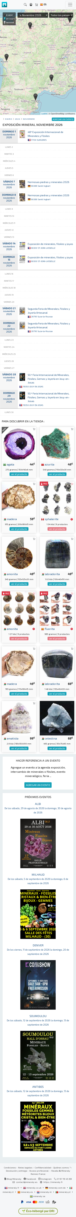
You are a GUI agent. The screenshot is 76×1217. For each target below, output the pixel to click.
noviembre (29, 119)
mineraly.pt (64, 1192)
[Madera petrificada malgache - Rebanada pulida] (19, 663)
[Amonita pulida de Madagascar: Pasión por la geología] (19, 553)
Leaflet (44, 113)
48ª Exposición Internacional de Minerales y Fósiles (45, 135)
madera (11, 519)
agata (10, 464)
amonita (12, 574)
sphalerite (51, 519)
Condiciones (10, 1167)
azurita (49, 464)
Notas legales (25, 1167)
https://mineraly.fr (53, 1182)
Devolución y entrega (16, 1170)
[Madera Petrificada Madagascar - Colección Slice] (19, 498)
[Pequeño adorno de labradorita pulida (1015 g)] (57, 553)
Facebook (31, 1179)
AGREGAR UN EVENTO (38, 785)
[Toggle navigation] (70, 4)
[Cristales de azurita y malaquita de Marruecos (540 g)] (57, 443)
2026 (17, 119)
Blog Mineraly (13, 1179)
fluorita (49, 628)
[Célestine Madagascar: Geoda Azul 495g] (57, 718)
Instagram (46, 1179)
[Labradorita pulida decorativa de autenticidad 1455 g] (57, 663)
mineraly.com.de (57, 1187)
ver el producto (19, 474)
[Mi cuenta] (31, 4)
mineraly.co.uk (34, 1187)
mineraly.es (26, 1192)
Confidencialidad (43, 1167)
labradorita (52, 574)
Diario (8, 119)
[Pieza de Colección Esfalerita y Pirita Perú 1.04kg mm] (57, 498)
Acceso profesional (39, 1170)
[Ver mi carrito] (36, 4)
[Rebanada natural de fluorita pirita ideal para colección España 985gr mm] (57, 608)
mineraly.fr (13, 1187)
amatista (12, 738)
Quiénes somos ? (62, 1167)
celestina (50, 738)
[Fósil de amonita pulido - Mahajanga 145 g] (19, 608)
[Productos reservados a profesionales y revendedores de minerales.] (72, 519)
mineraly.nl (46, 1192)
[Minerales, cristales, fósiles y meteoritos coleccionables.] (4, 4)
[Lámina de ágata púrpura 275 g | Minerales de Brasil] (19, 443)
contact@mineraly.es (26, 1182)
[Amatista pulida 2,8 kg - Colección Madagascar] (19, 718)
